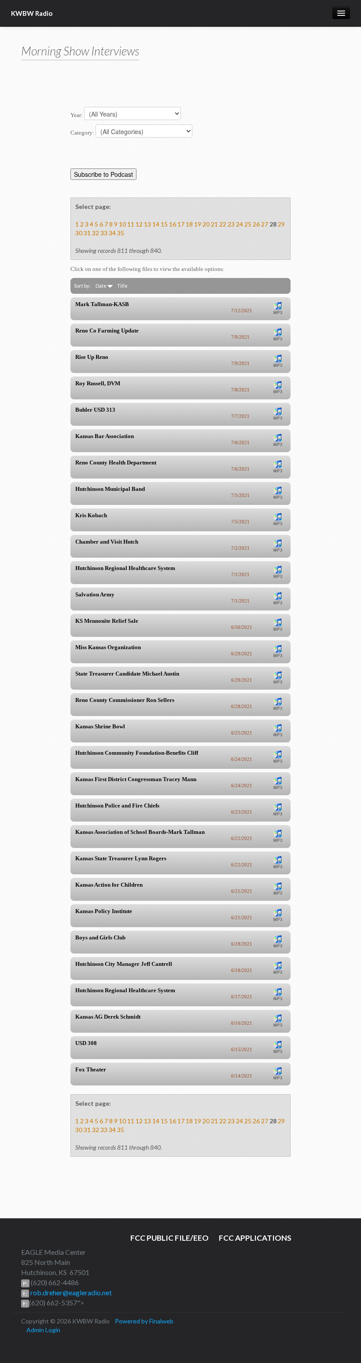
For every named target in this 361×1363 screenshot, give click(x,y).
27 (264, 224)
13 (147, 224)
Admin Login (43, 1330)
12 (139, 224)
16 (172, 224)
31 (87, 233)
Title (122, 286)
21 (214, 224)
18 (189, 224)
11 (130, 224)
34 (112, 233)
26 (256, 224)
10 (122, 224)
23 (231, 224)
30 (78, 233)
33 (103, 233)
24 (239, 224)
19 (197, 224)
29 (281, 224)
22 (222, 224)
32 (95, 233)
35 (120, 233)
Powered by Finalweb (144, 1321)
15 (164, 224)
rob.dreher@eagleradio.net (70, 1292)
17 (180, 224)
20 (206, 224)
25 (247, 224)
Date (101, 286)
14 (155, 224)
